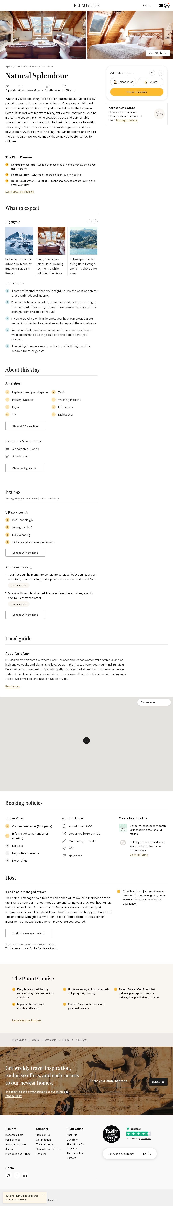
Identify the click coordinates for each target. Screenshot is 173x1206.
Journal (9, 1149)
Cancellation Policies (48, 1149)
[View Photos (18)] (43, 35)
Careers (71, 1158)
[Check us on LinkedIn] (25, 1175)
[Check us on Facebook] (17, 1175)
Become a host (14, 1135)
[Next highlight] (96, 221)
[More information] (26, 512)
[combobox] (154, 702)
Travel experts (44, 1144)
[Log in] (163, 5)
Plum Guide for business (75, 1146)
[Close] (44, 1194)
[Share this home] (152, 73)
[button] (86, 5)
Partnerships (12, 1139)
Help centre (43, 1135)
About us (72, 1135)
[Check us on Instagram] (8, 1175)
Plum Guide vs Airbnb (17, 1154)
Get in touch (43, 1139)
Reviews (41, 1154)
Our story (72, 1139)
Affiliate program (15, 1144)
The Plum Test (75, 1153)
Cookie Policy (19, 1199)
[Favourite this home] (160, 73)
